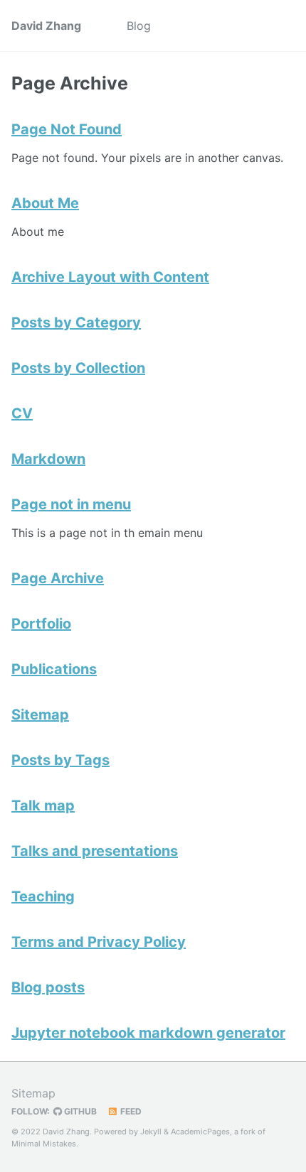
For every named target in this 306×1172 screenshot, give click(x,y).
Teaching (43, 896)
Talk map (43, 805)
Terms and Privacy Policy (98, 941)
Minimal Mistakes (43, 1144)
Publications (54, 669)
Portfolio (41, 623)
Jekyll (151, 1131)
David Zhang (46, 25)
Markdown (48, 458)
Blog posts (48, 987)
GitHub (79, 1111)
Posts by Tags (60, 760)
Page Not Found (66, 129)
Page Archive (57, 578)
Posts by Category (76, 322)
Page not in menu (71, 504)
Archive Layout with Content (110, 277)
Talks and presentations (94, 850)
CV (22, 413)
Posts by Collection (78, 367)
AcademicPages (200, 1131)
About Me (45, 203)
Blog (139, 25)
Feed (130, 1111)
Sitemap (40, 714)
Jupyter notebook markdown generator (148, 1032)
